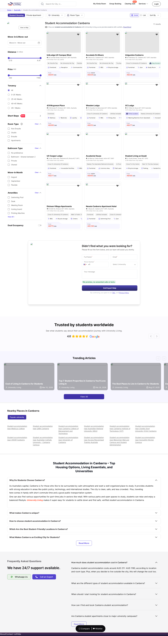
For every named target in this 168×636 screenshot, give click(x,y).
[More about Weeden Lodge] (103, 93)
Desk (13, 201)
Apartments (16, 140)
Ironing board (16, 209)
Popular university (17, 417)
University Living (35, 500)
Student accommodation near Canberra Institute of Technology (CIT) (120, 428)
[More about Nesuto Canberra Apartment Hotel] (103, 194)
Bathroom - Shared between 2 (23, 157)
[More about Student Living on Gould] (142, 144)
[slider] (9, 58)
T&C (113, 293)
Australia (17, 10)
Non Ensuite (16, 129)
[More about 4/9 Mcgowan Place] (63, 93)
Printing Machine (18, 213)
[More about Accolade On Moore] (103, 42)
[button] (85, 264)
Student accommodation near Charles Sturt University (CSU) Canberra (145, 428)
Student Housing (16, 15)
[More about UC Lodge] (142, 93)
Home (9, 10)
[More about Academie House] (103, 144)
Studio (13, 132)
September (15, 181)
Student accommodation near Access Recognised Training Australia (94, 439)
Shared (14, 165)
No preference (17, 153)
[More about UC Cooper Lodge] (63, 144)
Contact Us (11, 634)
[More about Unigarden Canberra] (142, 42)
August (14, 177)
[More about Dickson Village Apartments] (63, 194)
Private (14, 161)
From (52, 74)
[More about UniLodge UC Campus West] (63, 42)
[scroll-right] (156, 336)
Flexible (14, 185)
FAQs (18, 634)
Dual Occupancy (15, 225)
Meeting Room (17, 205)
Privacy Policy (124, 293)
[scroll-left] (150, 336)
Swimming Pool (17, 197)
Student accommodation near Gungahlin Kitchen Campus (145, 439)
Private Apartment (33, 15)
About (3, 634)
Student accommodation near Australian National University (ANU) (94, 428)
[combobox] (57, 4)
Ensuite (14, 136)
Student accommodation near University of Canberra (68, 439)
